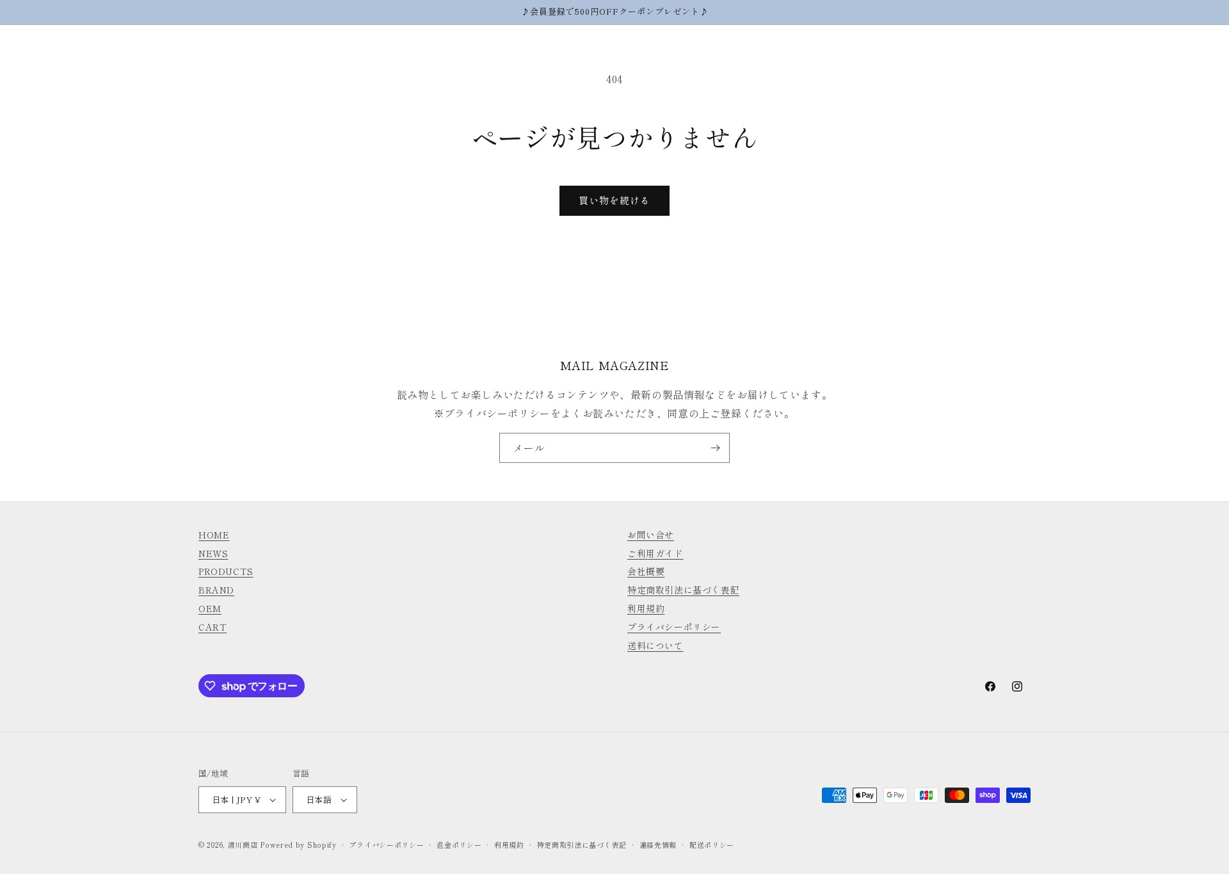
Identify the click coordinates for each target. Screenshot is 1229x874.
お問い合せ (650, 534)
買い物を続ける (614, 200)
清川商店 (243, 844)
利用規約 (645, 608)
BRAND (216, 589)
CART (212, 626)
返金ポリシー (459, 844)
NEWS (213, 553)
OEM (209, 608)
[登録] (715, 448)
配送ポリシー (711, 844)
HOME (213, 534)
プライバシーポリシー (674, 626)
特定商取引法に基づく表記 (683, 589)
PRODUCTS (225, 571)
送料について (655, 645)
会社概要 (645, 571)
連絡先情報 (658, 844)
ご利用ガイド (655, 553)
